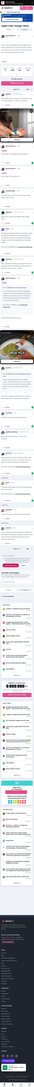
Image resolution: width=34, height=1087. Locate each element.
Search (3, 1001)
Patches (8, 649)
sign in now (10, 576)
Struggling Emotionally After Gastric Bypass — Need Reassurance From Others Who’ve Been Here (18, 623)
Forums (3, 991)
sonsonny (8, 528)
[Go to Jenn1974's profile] (4, 636)
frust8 (7, 229)
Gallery (3, 996)
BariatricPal (4, 1011)
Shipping (3, 1031)
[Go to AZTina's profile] (2, 483)
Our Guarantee (5, 1041)
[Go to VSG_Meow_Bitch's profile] (2, 191)
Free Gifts (4, 983)
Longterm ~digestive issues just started (18, 608)
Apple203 (8, 94)
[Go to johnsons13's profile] (2, 453)
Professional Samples (7, 1046)
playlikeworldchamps (12, 432)
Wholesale (4, 1044)
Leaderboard (4, 993)
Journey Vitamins (6, 1021)
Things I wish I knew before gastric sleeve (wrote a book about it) (17, 656)
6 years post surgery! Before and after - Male (18, 642)
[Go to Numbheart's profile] (2, 510)
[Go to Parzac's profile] (4, 819)
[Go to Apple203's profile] (2, 94)
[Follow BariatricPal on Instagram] (7, 1056)
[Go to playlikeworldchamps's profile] (2, 432)
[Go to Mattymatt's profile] (2, 212)
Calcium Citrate (11, 630)
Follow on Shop (9, 1061)
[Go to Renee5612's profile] (4, 630)
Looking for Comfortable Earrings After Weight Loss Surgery (18, 862)
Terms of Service (10, 1076)
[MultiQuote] (2, 105)
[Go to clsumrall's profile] (2, 368)
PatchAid (3, 1008)
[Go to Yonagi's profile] (4, 622)
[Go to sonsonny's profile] (2, 528)
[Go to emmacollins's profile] (4, 615)
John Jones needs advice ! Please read (17, 876)
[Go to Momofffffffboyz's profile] (4, 813)
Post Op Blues (10, 669)
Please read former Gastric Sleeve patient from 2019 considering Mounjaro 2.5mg (18, 834)
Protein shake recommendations (16, 813)
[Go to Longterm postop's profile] (4, 609)
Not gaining (9, 840)
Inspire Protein (5, 1013)
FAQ (2, 963)
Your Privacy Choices (14, 1079)
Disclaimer (25, 1076)
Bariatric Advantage (6, 1024)
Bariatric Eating (5, 1019)
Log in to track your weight (17, 695)
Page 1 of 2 (16, 89)
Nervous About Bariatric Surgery (16, 663)
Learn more (3, 3)
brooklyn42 (9, 413)
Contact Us (4, 1039)
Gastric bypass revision (13, 636)
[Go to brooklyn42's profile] (2, 413)
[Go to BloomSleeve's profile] (4, 656)
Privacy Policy (18, 1076)
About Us (4, 953)
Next (28, 89)
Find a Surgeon (5, 998)
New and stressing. (12, 819)
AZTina (7, 482)
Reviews (3, 965)
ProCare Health (5, 1016)
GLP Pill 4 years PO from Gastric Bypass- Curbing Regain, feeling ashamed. (18, 847)
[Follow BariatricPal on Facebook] (3, 1056)
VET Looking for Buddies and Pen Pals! (17, 720)
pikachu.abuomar (11, 35)
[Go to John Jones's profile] (4, 833)
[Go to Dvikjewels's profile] (4, 862)
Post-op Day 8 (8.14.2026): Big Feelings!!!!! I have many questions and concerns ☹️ (18, 740)
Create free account (10, 565)
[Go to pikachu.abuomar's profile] (2, 36)
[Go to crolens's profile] (4, 663)
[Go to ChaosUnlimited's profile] (4, 755)
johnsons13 (9, 453)
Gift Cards (4, 981)
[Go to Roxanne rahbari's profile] (4, 650)
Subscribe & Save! (6, 976)
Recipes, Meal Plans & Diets (9, 960)
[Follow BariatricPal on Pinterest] (12, 1056)
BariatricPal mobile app (25, 247)
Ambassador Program (7, 978)
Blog (2, 955)
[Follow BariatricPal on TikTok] (16, 1056)
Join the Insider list (8, 942)
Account (3, 1036)
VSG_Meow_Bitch (10, 191)
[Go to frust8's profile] (2, 229)
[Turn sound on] (31, 111)
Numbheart (9, 510)
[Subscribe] (16, 792)
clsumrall (8, 368)
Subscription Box (6, 971)
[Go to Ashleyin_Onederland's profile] (4, 721)
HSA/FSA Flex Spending (8, 958)
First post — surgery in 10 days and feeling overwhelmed (16, 826)
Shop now (17, 140)
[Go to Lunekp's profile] (4, 642)
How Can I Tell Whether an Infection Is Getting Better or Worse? (18, 615)
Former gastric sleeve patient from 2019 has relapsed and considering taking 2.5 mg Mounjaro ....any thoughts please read (18, 870)
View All (16, 675)
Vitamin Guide (5, 968)
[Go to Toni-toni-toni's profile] (4, 669)
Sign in (25, 19)
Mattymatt (9, 212)
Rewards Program (6, 973)
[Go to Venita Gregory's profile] (4, 841)
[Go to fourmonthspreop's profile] (4, 847)
